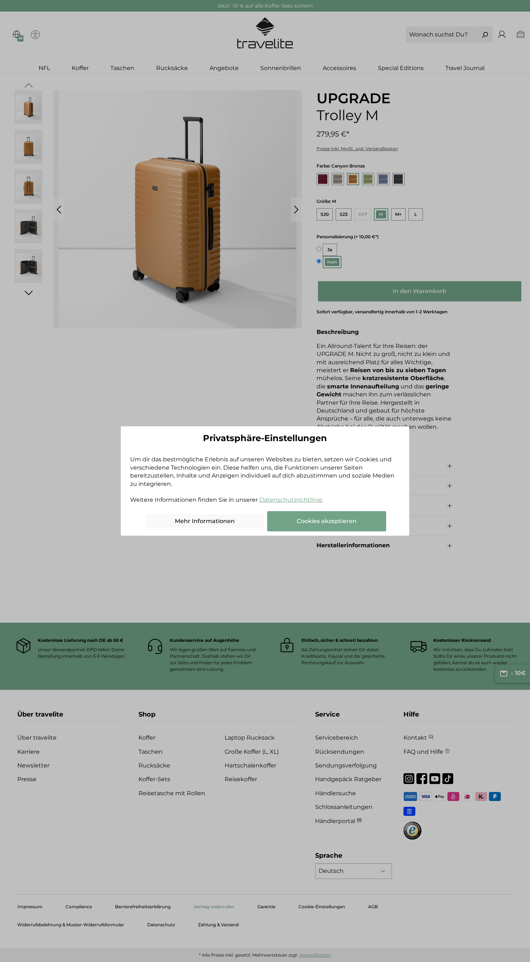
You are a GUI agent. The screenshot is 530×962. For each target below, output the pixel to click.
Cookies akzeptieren (327, 521)
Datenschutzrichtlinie (290, 499)
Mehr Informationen (205, 521)
